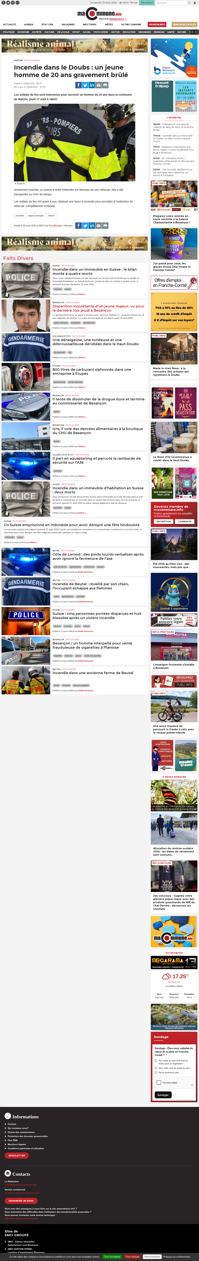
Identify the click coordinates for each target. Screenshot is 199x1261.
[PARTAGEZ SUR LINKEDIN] (92, 85)
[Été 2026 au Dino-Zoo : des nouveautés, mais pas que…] (174, 544)
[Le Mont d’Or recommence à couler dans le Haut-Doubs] (174, 437)
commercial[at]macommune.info (22, 1193)
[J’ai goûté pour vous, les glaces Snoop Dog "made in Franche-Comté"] (174, 244)
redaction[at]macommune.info (21, 1184)
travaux (100, 567)
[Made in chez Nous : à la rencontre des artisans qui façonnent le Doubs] (174, 349)
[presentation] (153, 794)
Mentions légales (17, 1144)
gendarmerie (89, 323)
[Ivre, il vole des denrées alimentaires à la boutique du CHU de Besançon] (26, 436)
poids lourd (89, 567)
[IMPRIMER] (105, 85)
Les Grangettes (62, 336)
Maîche (18, 60)
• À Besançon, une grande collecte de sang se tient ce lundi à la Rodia (173, 127)
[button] (189, 2)
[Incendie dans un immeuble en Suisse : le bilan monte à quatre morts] (26, 277)
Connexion (184, 521)
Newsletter (17, 1155)
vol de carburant (75, 382)
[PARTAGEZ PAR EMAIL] (98, 85)
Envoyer (163, 1095)
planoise (68, 656)
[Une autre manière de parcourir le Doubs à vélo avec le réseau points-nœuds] (174, 706)
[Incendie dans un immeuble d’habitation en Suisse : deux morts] (26, 495)
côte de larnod (60, 567)
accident (57, 471)
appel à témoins (61, 323)
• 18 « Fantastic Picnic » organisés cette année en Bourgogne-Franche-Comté (174, 161)
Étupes (57, 366)
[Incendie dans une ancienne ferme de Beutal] (26, 680)
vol (70, 352)
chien (56, 596)
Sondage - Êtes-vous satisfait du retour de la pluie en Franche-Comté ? (174, 1051)
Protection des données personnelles (28, 1136)
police (56, 412)
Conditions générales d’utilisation (26, 1148)
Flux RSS (12, 1140)
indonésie (9, 537)
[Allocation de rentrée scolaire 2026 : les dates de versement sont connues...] (174, 829)
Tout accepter (112, 1256)
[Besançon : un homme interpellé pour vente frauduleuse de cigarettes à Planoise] (26, 651)
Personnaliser (152, 1256)
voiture (51, 215)
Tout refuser (132, 1256)
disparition (75, 323)
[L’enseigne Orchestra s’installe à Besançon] (174, 645)
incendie (20, 215)
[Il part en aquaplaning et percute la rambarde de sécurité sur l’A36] (26, 466)
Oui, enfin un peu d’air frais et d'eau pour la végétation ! (173, 1062)
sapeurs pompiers (81, 685)
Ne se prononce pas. (169, 1072)
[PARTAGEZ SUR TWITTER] (85, 85)
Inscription (164, 521)
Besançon (58, 302)
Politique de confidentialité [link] (176, 1256)
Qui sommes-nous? (18, 1128)
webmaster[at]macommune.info (21, 1218)
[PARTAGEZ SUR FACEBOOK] (78, 85)
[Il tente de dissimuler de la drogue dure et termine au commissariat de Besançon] (26, 407)
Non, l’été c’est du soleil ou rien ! (175, 1068)
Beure (56, 550)
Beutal (57, 580)
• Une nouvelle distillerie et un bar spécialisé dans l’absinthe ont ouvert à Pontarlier (173, 172)
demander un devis (21, 1200)
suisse (67, 289)
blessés (57, 626)
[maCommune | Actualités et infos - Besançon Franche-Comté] (99, 13)
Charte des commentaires (21, 1132)
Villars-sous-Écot (63, 455)
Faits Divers (32, 60)
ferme (56, 685)
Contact (12, 1124)
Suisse (56, 266)
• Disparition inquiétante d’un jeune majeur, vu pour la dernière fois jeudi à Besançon (173, 150)
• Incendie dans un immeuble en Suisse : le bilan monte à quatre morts (173, 138)
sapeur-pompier (36, 215)
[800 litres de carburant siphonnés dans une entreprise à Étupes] (26, 377)
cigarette (57, 656)
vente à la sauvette (92, 656)
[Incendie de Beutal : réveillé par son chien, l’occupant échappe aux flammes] (26, 591)
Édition (104, 19)
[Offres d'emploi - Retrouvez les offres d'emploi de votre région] (174, 289)
